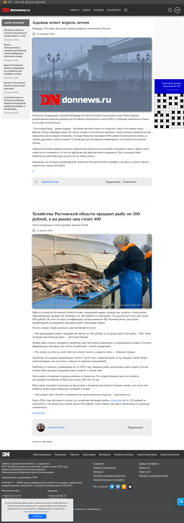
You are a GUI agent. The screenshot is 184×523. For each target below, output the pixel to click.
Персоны (74, 454)
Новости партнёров (147, 454)
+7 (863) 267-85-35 (57, 495)
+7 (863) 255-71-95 (11, 495)
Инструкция (61, 454)
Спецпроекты (114, 10)
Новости (74, 10)
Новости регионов (170, 454)
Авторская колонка (124, 454)
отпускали (116, 400)
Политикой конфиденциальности (36, 511)
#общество (38, 413)
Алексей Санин (56, 427)
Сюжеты (86, 10)
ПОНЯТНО (37, 516)
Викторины (105, 454)
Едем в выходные (42, 454)
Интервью (98, 10)
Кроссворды (89, 454)
